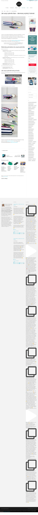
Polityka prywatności (30, 508)
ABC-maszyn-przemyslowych (32, 102)
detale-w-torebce (31, 105)
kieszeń (30, 116)
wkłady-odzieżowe (31, 149)
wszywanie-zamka (31, 152)
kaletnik (30, 110)
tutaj (18, 41)
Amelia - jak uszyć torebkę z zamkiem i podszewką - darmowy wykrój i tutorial (22, 169)
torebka (30, 143)
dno (35, 105)
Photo (15, 229)
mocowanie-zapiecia (31, 124)
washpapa (30, 146)
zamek (30, 160)
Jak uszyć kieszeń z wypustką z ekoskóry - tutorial (9, 168)
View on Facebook (16, 260)
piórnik (7, 150)
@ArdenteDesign (14, 142)
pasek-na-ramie (31, 130)
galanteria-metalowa (31, 108)
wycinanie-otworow (31, 154)
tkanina (34, 141)
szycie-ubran (30, 141)
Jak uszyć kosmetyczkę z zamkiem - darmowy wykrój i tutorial (3, 168)
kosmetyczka (4, 150)
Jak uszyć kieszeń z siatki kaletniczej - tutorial (16, 168)
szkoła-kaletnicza (31, 138)
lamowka (35, 119)
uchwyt (33, 143)
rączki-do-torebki (31, 135)
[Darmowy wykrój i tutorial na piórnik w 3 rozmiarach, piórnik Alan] (13, 95)
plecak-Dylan (30, 132)
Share (14, 261)
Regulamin (35, 508)
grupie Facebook (10, 141)
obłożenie (30, 127)
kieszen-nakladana (31, 113)
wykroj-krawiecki (31, 157)
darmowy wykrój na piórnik (16, 40)
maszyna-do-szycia (31, 121)
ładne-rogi (33, 160)
